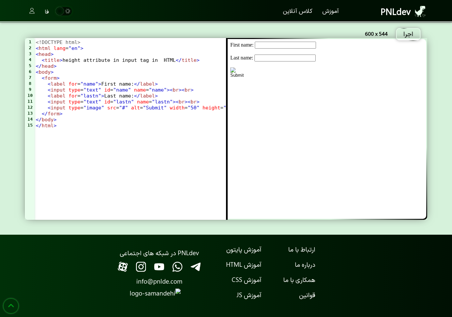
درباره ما (305, 264)
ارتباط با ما (301, 249)
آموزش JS (249, 294)
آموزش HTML (243, 264)
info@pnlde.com (159, 281)
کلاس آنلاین (297, 11)
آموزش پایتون (243, 249)
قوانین (307, 294)
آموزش (330, 11)
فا (47, 11)
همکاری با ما (299, 279)
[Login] (32, 11)
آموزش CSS (246, 279)
